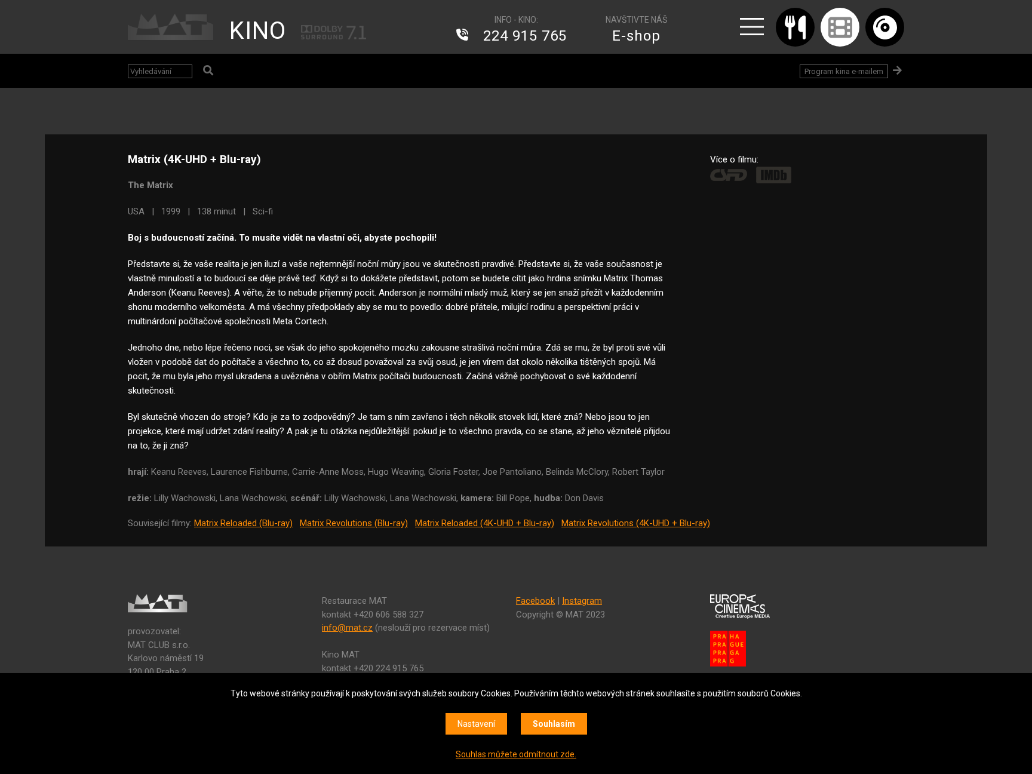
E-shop (636, 35)
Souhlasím (554, 724)
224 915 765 (525, 35)
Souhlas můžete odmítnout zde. (516, 754)
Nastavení (476, 724)
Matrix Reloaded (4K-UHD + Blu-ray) (484, 523)
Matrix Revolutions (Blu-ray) (354, 523)
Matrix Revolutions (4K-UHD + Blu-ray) (635, 523)
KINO (257, 31)
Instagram (582, 600)
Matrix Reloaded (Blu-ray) (243, 523)
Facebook (535, 600)
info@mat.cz (347, 627)
